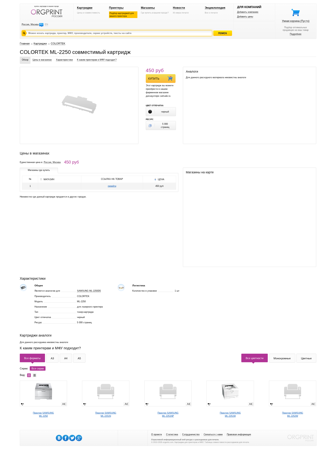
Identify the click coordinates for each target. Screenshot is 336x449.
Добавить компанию (247, 12)
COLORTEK (58, 43)
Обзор (25, 59)
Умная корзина (295, 20)
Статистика (172, 434)
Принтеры (116, 7)
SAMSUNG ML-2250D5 (89, 290)
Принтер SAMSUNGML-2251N (105, 414)
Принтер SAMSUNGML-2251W (230, 414)
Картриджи (84, 7)
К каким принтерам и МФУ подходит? (97, 59)
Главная (25, 43)
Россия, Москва (30, 24)
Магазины (148, 7)
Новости (179, 7)
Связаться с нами (213, 434)
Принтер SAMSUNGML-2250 (43, 414)
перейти (112, 186)
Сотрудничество (191, 434)
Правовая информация (239, 434)
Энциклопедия (215, 7)
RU (41, 24)
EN (46, 24)
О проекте (156, 434)
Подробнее (295, 34)
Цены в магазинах (42, 59)
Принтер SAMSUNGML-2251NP (168, 414)
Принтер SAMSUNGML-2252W (292, 414)
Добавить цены (245, 16)
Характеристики (64, 59)
